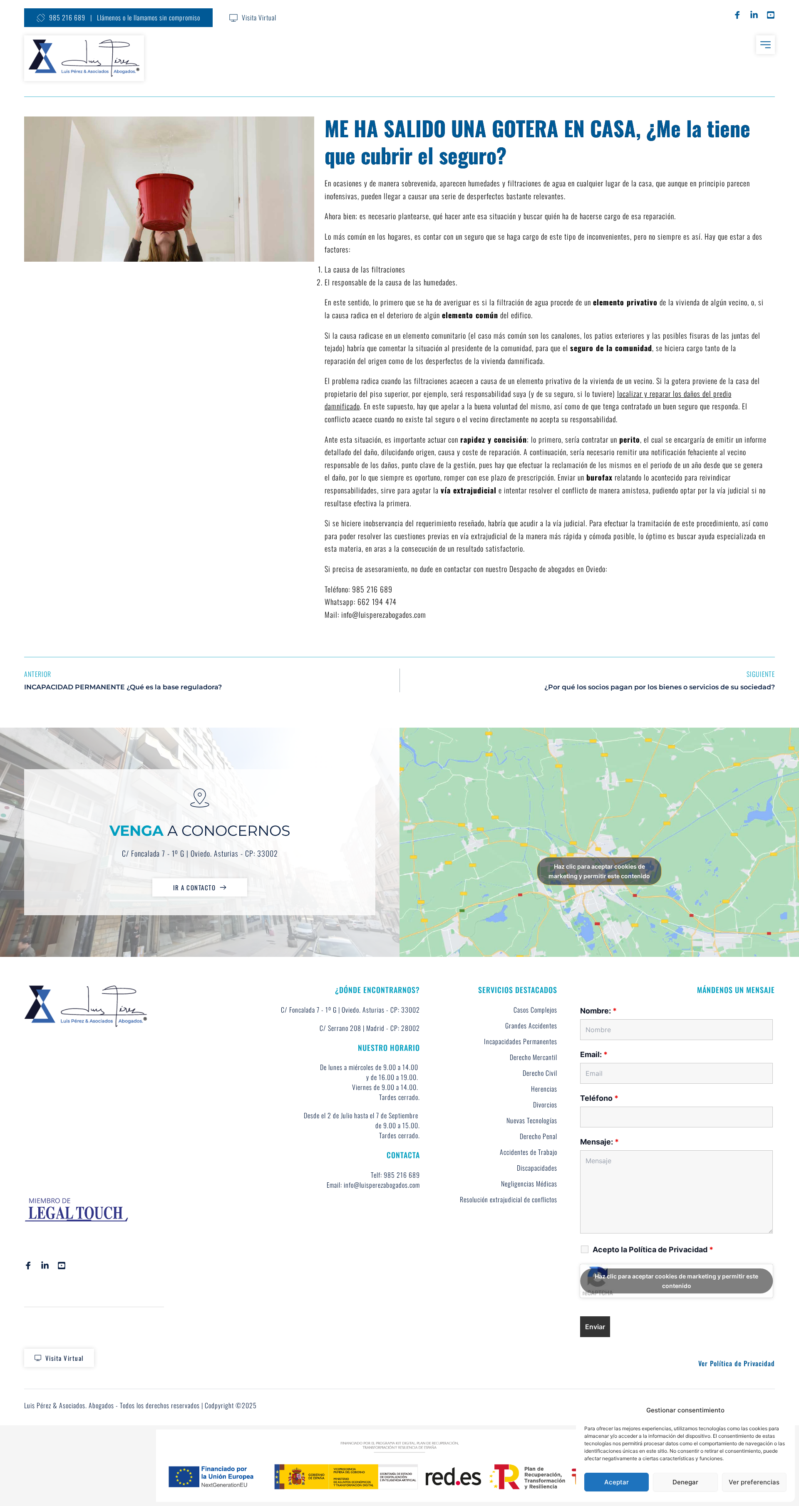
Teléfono (599, 1098)
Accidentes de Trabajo (528, 1152)
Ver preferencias (754, 1482)
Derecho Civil (540, 1073)
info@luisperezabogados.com (383, 614)
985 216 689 (372, 589)
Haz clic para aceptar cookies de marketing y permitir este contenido (599, 871)
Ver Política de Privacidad (736, 1363)
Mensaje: (599, 1141)
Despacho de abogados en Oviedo (557, 568)
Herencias (544, 1089)
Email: (594, 1054)
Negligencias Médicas (529, 1184)
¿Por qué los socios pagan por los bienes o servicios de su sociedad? (659, 687)
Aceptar (616, 1482)
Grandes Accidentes (531, 1025)
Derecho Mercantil (533, 1057)
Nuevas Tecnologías (531, 1120)
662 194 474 (377, 601)
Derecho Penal (538, 1136)
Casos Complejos (535, 1010)
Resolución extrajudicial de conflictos (508, 1199)
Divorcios (545, 1105)
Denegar (685, 1482)
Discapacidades (537, 1168)
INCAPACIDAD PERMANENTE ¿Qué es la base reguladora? (123, 687)
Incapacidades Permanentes (520, 1041)
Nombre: (598, 1010)
